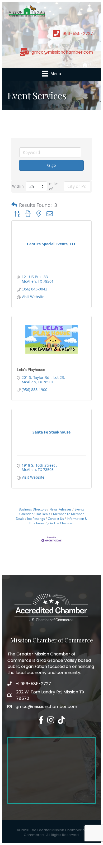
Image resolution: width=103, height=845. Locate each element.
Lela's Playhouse (31, 369)
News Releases (60, 509)
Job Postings (36, 518)
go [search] (54, 165)
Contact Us (56, 518)
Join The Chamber (61, 523)
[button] (14, 205)
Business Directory (32, 509)
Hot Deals (43, 514)
